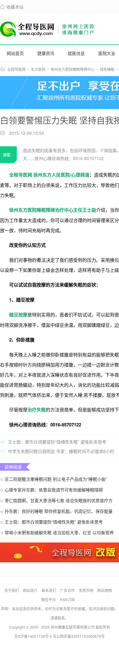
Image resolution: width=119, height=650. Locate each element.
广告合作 (67, 590)
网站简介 (30, 590)
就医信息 (76, 53)
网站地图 (104, 590)
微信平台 (48, 599)
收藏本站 (11, 7)
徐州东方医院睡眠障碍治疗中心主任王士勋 (52, 209)
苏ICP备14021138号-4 (33, 636)
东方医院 (38, 70)
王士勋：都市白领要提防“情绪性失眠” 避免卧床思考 (57, 442)
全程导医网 (16, 70)
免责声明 (86, 590)
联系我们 (48, 590)
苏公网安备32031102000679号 (79, 636)
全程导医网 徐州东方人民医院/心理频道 (49, 174)
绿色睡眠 (107, 70)
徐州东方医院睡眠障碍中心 (73, 70)
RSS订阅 (67, 599)
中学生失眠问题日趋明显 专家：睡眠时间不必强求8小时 (61, 451)
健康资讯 (45, 53)
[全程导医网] (47, 29)
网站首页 (15, 53)
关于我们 (11, 590)
